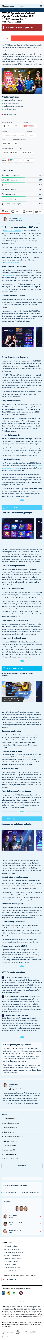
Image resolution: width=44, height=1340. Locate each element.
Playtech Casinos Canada (12, 1268)
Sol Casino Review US (11, 1159)
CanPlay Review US (10, 1132)
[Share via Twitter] (20, 1088)
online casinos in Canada (12, 231)
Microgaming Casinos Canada (13, 1252)
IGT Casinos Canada (10, 1265)
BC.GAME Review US (10, 1141)
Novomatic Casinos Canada (12, 1255)
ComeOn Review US (10, 1154)
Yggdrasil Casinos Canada (12, 1271)
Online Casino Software (11, 1246)
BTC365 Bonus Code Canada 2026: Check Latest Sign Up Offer (23, 1192)
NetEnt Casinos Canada (11, 1249)
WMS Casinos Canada (11, 1261)
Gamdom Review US (10, 1118)
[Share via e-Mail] (9, 1088)
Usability (17, 211)
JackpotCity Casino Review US (13, 1136)
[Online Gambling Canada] (10, 6)
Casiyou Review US (10, 1145)
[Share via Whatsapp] (13, 1088)
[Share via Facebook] (16, 1088)
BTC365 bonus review (11, 262)
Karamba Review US (10, 1127)
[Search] (28, 6)
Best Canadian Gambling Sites (9, 10)
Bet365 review (9, 275)
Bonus (6, 211)
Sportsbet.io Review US (11, 1123)
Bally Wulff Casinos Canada (12, 1258)
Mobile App (29, 211)
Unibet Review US (9, 1150)
